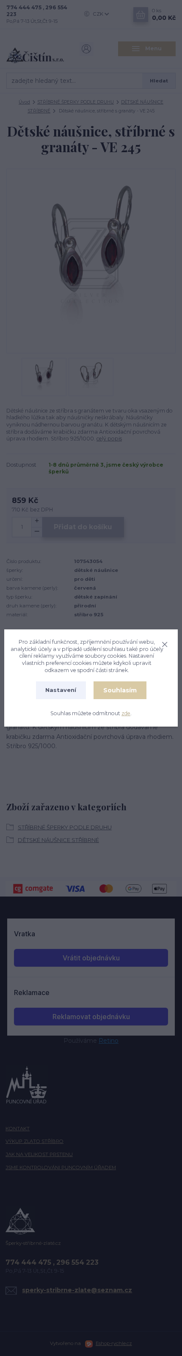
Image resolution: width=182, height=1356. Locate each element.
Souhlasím (120, 690)
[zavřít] (165, 643)
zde (125, 713)
